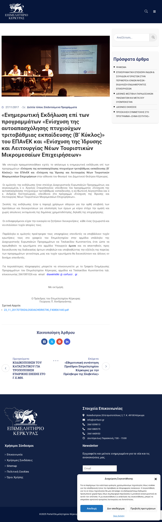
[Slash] (56, 361)
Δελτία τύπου (35, 107)
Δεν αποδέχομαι (116, 508)
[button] (155, 478)
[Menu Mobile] (154, 11)
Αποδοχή (92, 508)
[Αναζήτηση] (153, 37)
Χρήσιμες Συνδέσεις (20, 460)
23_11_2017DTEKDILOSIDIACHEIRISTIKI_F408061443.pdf (36, 309)
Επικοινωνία (14, 454)
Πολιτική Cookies (18, 471)
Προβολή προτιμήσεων (143, 508)
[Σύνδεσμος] (44, 341)
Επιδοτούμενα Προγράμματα (60, 107)
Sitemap (12, 465)
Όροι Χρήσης (119, 516)
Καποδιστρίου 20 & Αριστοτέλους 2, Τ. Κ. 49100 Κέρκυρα (115, 415)
